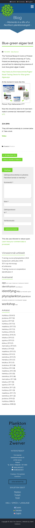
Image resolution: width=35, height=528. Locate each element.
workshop (8, 304)
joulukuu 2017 (7, 318)
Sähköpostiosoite (9, 211)
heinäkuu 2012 (7, 360)
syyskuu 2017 (7, 321)
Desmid (26, 283)
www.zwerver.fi (18, 467)
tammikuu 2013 (7, 357)
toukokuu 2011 (7, 387)
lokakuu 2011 (7, 382)
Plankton (12, 146)
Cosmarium (21, 283)
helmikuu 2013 (7, 354)
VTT (3, 114)
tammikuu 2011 (7, 396)
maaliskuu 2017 (7, 326)
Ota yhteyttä (17, 482)
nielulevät (24, 291)
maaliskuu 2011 (7, 393)
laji (21, 291)
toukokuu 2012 (7, 365)
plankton (26, 296)
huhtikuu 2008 (7, 401)
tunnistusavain (18, 300)
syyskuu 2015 (7, 340)
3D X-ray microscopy (9, 263)
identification (8, 286)
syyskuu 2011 (7, 385)
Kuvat (17, 498)
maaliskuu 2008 (7, 404)
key (18, 291)
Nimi (6, 201)
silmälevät (4, 300)
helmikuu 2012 (7, 374)
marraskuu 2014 (8, 346)
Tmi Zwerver (17, 522)
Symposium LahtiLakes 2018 (12, 261)
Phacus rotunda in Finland (11, 159)
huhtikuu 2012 (7, 368)
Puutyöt (17, 495)
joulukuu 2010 (7, 398)
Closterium (15, 283)
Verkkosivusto (9, 221)
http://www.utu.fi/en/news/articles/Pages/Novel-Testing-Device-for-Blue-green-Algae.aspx (17, 74)
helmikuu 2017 (7, 329)
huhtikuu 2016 (7, 332)
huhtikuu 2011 (7, 390)
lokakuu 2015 (7, 337)
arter (7, 283)
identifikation (19, 287)
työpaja (25, 300)
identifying (9, 291)
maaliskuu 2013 (7, 351)
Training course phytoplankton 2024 (15, 258)
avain (10, 283)
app (4, 282)
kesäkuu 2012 (7, 362)
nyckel (29, 291)
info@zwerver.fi (18, 470)
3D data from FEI (10, 155)
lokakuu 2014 (7, 349)
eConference (6, 266)
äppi (16, 304)
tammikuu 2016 (7, 335)
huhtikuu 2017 (7, 324)
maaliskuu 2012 (7, 371)
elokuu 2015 (6, 343)
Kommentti (8, 182)
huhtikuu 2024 (7, 315)
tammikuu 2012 (7, 376)
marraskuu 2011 (8, 379)
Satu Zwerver (15, 52)
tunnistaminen (11, 300)
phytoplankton (11, 296)
